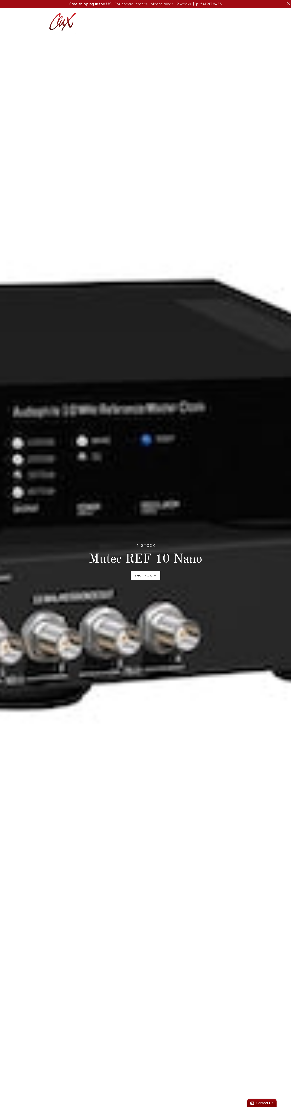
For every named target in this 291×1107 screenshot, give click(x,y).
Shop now (144, 575)
